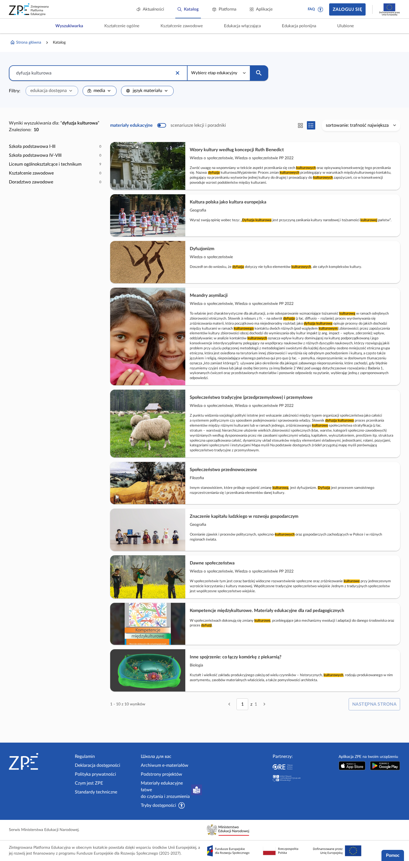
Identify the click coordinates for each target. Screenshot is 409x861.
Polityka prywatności (95, 774)
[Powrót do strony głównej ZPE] (29, 9)
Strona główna (28, 42)
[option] (55, 146)
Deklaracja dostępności (97, 765)
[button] (320, 9)
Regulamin (85, 756)
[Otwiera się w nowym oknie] (352, 765)
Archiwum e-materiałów (164, 765)
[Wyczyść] (177, 73)
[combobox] (52, 91)
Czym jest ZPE (89, 783)
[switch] (168, 125)
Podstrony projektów (161, 774)
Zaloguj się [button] (347, 9)
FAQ (311, 9)
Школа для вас (156, 756)
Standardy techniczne (96, 792)
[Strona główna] (39, 761)
